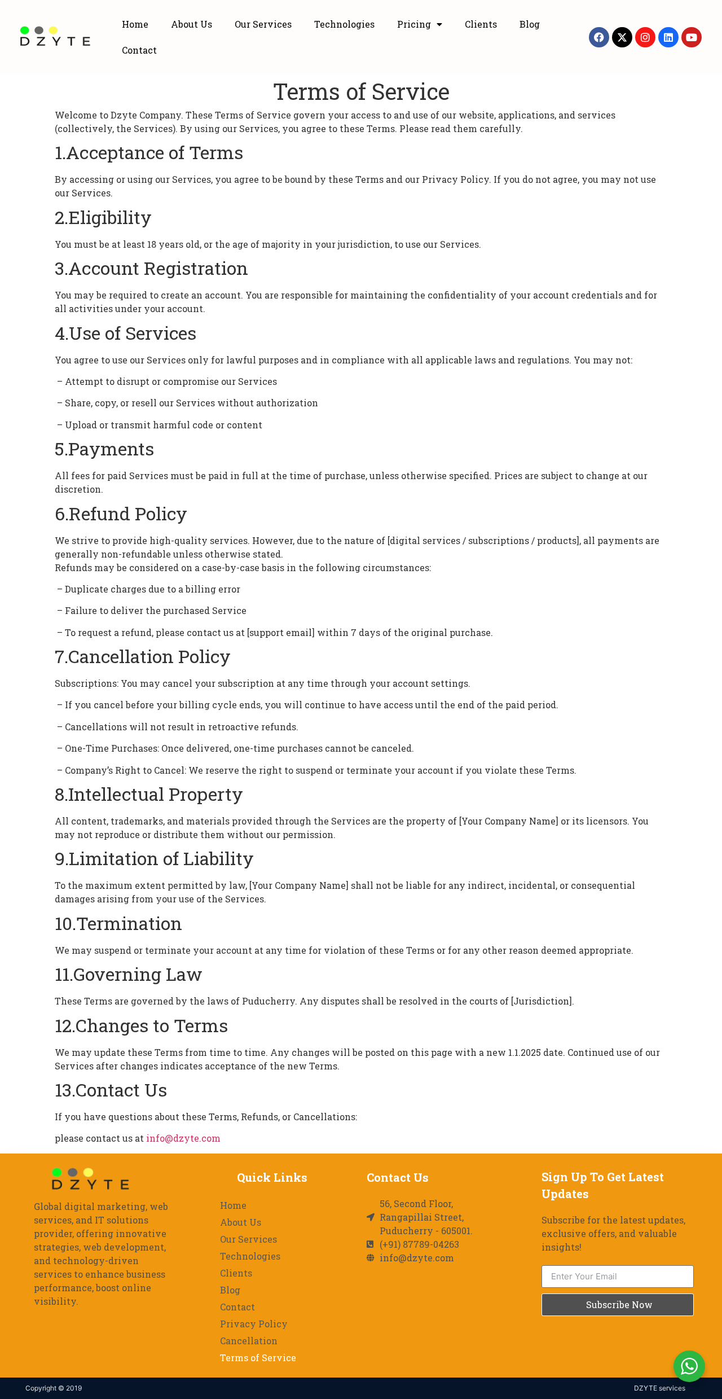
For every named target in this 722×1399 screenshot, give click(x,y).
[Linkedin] (668, 37)
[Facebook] (599, 37)
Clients (481, 24)
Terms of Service (258, 1357)
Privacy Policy (254, 1324)
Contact (139, 50)
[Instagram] (645, 37)
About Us (191, 24)
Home (135, 24)
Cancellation (249, 1341)
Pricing (414, 24)
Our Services (263, 24)
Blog (530, 24)
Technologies (344, 24)
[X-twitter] (622, 37)
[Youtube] (691, 37)
